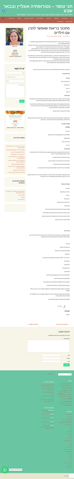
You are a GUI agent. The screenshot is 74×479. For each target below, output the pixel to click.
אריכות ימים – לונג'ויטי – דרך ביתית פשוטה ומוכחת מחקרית (16, 146)
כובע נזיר (62, 392)
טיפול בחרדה (69, 392)
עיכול (71, 460)
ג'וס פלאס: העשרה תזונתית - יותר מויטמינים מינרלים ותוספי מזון (15, 192)
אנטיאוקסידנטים (66, 383)
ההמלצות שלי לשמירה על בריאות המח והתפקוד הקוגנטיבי (16, 167)
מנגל (65, 394)
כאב (71, 429)
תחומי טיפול (60, 21)
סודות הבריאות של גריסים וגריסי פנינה (16, 172)
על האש (60, 396)
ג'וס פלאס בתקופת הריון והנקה (18, 164)
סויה (66, 396)
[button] (5, 470)
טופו (62, 390)
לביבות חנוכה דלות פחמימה (19, 170)
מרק (64, 394)
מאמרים (19, 18)
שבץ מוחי (68, 403)
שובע (66, 403)
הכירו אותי (48, 18)
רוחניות (68, 401)
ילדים (65, 392)
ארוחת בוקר (62, 383)
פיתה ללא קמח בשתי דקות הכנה (18, 152)
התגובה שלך (66, 338)
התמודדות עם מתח (63, 324)
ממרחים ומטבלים (68, 440)
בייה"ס (70, 385)
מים (67, 394)
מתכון (61, 394)
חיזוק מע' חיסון (69, 388)
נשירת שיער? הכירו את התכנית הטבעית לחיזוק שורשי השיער (16, 161)
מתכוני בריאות (69, 21)
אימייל (68, 358)
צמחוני (65, 398)
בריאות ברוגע (65, 18)
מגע (69, 394)
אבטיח (70, 383)
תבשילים (70, 465)
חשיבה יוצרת (69, 390)
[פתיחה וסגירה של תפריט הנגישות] (3, 10)
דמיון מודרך (62, 385)
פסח (70, 398)
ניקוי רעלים (69, 396)
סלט (64, 396)
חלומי (66, 388)
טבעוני (64, 390)
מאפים (58, 36)
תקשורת (64, 405)
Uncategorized (68, 414)
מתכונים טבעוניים (68, 449)
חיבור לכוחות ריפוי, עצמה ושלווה (18, 154)
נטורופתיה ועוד (40, 18)
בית (72, 18)
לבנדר (60, 392)
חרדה (63, 388)
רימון (64, 402)
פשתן (67, 398)
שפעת (61, 403)
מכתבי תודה (11, 18)
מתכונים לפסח (32, 324)
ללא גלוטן (70, 431)
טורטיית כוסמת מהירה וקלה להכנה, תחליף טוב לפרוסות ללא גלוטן (47, 427)
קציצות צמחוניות (68, 463)
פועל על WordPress (68, 476)
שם (68, 355)
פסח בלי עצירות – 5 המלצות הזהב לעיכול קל (15, 150)
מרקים (70, 442)
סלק (62, 396)
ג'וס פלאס (56, 18)
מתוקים (55, 36)
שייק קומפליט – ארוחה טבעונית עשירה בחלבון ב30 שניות (16, 157)
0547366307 (11, 56)
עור (71, 458)
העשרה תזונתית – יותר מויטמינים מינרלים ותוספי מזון (65, 421)
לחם (71, 394)
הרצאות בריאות (21, 199)
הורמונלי (70, 416)
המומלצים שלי (68, 418)
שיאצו (64, 403)
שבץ (71, 403)
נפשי (71, 454)
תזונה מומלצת (69, 405)
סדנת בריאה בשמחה (29, 18)
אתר (68, 361)
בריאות (67, 385)
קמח (63, 398)
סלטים (70, 456)
